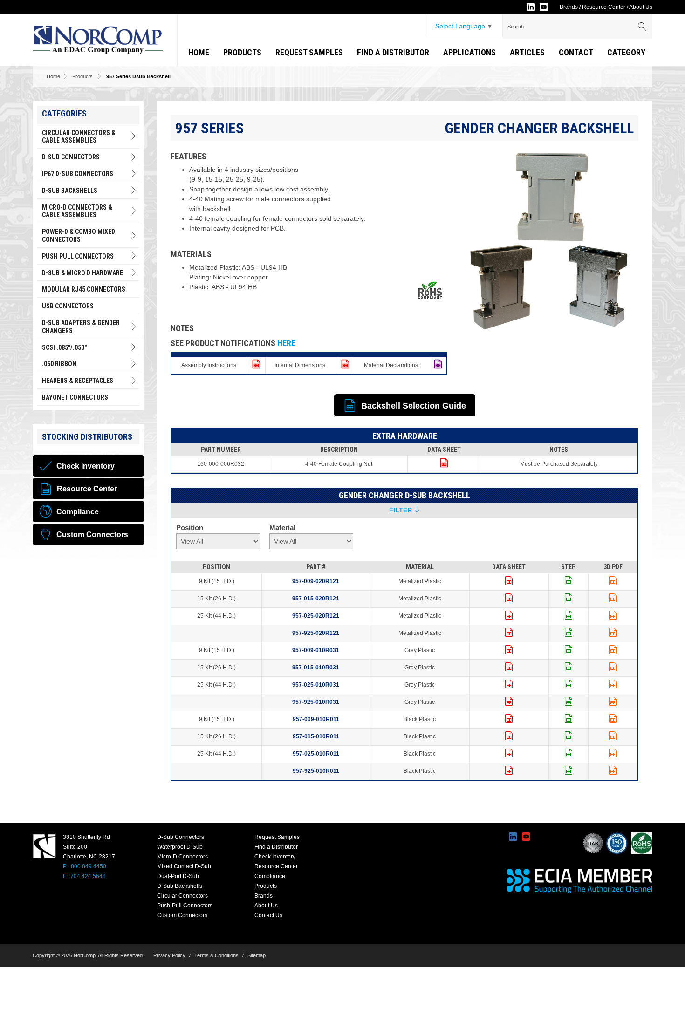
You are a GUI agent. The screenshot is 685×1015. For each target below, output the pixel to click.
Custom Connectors (182, 915)
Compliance (269, 876)
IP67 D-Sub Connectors (77, 173)
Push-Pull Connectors (184, 905)
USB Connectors (68, 306)
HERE (286, 343)
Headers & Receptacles (77, 380)
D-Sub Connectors (71, 157)
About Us (640, 7)
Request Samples (309, 52)
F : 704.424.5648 (84, 876)
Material (282, 527)
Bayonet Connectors (75, 397)
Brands (569, 7)
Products (242, 52)
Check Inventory (274, 856)
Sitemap (256, 955)
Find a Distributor (393, 52)
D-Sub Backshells (69, 190)
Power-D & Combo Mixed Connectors (78, 235)
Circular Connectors (182, 895)
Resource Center (603, 7)
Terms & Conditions (216, 955)
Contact (576, 52)
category (626, 52)
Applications (469, 52)
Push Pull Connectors (78, 256)
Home (198, 52)
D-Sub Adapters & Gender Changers (81, 326)
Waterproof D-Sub (180, 847)
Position (189, 527)
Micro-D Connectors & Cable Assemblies (77, 211)
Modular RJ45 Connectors (83, 289)
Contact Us (268, 915)
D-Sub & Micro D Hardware (82, 273)
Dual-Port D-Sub (178, 876)
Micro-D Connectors (182, 856)
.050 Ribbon (59, 364)
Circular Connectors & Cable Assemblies (79, 136)
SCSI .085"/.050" (64, 347)
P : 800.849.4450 (84, 866)
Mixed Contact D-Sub (184, 866)
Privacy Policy (169, 955)
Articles (527, 52)
